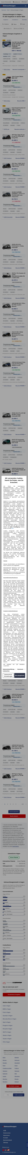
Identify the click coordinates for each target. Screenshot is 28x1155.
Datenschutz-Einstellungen (8, 675)
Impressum (20, 669)
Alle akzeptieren (19, 675)
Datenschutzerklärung (8, 669)
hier (13, 528)
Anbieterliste (6, 671)
